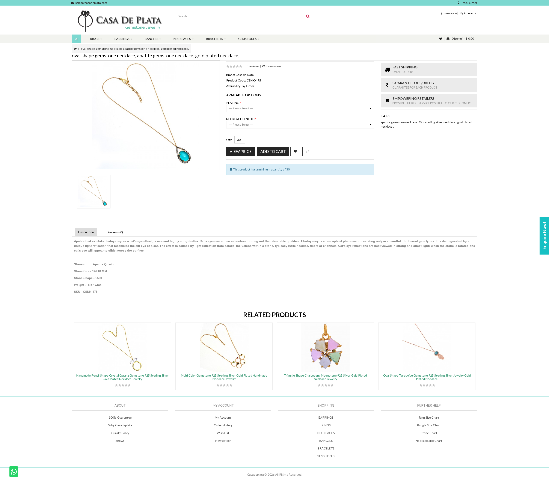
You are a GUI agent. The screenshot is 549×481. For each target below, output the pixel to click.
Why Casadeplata (120, 425)
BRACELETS (326, 448)
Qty (229, 140)
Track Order (469, 3)
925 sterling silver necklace (437, 122)
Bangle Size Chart (429, 425)
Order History (223, 425)
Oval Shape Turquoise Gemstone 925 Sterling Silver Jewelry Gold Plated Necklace (427, 377)
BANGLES (326, 440)
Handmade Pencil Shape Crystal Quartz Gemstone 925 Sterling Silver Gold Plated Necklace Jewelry (122, 377)
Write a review (271, 66)
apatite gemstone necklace (399, 122)
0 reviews (253, 66)
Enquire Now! (544, 236)
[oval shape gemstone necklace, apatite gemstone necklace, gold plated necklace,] (93, 191)
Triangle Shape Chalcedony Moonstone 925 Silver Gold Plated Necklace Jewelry (325, 377)
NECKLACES (326, 433)
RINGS (326, 425)
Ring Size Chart (429, 417)
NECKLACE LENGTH (240, 119)
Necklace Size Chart (429, 440)
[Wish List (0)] (441, 39)
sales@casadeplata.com (91, 3)
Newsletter (223, 440)
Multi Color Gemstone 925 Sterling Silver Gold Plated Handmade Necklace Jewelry (224, 377)
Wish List (223, 433)
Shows (120, 440)
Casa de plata (245, 75)
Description (86, 232)
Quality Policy (120, 433)
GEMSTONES (326, 456)
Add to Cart (273, 151)
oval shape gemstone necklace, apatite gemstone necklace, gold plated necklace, (135, 48)
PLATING (233, 102)
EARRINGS (325, 417)
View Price (241, 151)
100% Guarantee (120, 417)
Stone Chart (429, 433)
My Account (223, 417)
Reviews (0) (115, 232)
